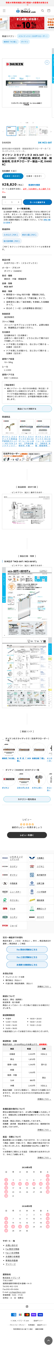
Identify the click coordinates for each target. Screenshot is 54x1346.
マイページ (11, 1264)
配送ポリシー (42, 1325)
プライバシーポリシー (18, 1325)
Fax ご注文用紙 (12, 1252)
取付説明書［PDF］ (12, 241)
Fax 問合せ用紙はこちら (27, 949)
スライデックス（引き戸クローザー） (33, 36)
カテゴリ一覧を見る (27, 799)
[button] (4, 11)
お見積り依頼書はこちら (27, 964)
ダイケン (24, 41)
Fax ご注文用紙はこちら (27, 957)
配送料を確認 (34, 184)
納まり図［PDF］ (29, 234)
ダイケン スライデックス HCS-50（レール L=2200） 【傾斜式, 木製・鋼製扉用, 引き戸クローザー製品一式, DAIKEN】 (43, 441)
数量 (4, 197)
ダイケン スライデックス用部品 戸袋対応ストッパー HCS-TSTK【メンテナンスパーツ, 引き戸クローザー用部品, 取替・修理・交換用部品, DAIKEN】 (9, 441)
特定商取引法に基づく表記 (23, 1329)
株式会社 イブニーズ (11, 1277)
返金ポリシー (38, 1320)
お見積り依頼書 (13, 1256)
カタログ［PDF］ (11, 234)
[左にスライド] (21, 123)
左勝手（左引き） (34, 176)
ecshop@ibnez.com (17, 1292)
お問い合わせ (12, 1245)
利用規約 (31, 1325)
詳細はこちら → (44, 986)
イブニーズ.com (23, 1320)
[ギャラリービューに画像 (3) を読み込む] (32, 131)
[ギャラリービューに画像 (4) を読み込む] (43, 131)
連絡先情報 (39, 1329)
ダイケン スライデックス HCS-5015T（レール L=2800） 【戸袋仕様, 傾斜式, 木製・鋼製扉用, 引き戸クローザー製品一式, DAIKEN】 (26, 441)
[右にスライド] (33, 123)
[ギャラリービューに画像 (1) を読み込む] (11, 131)
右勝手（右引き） (12, 176)
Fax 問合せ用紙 (12, 1249)
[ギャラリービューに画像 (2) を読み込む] (22, 131)
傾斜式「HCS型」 (10, 41)
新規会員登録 (12, 1260)
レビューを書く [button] (27, 835)
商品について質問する (27, 408)
